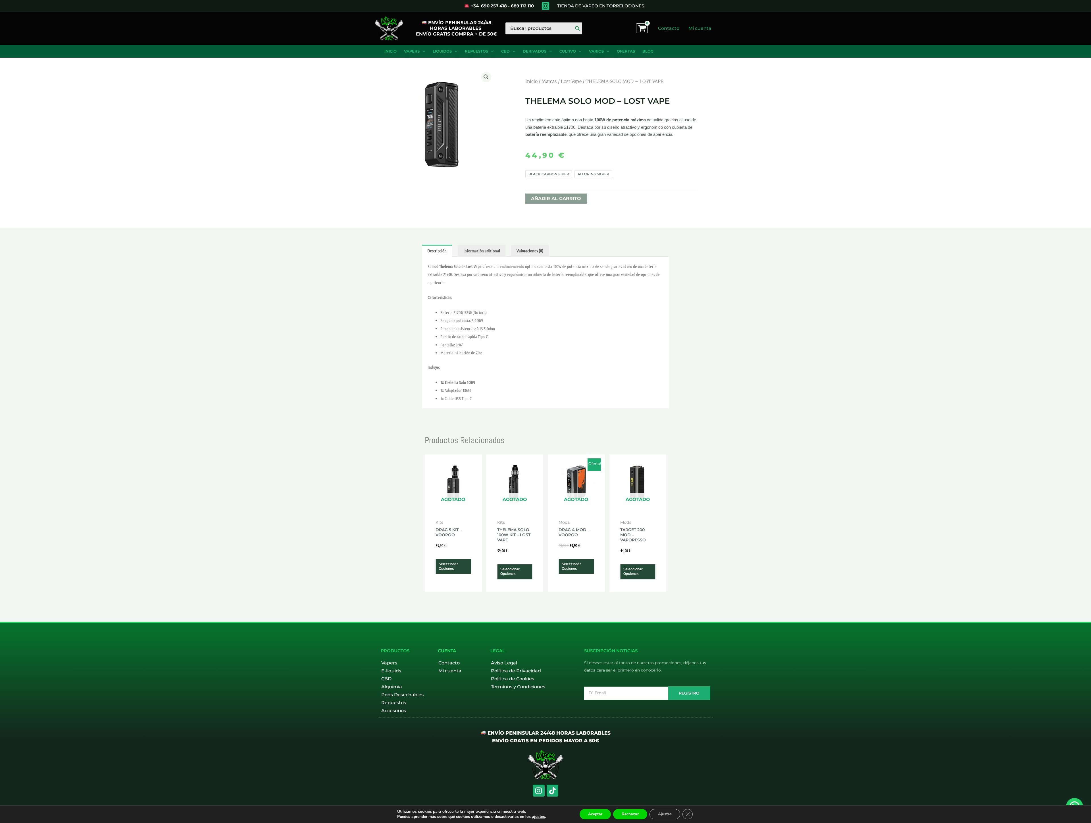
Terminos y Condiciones (518, 686)
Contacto (449, 663)
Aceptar (595, 814)
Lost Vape (571, 81)
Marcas (549, 81)
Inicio (531, 81)
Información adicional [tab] (481, 250)
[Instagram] (545, 6)
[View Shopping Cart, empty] (642, 28)
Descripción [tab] (437, 250)
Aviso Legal (504, 663)
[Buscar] (577, 28)
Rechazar (630, 814)
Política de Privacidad (516, 671)
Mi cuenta (449, 671)
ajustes (538, 816)
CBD (386, 678)
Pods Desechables (402, 694)
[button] (486, 77)
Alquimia (391, 686)
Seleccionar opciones (448, 566)
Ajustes (665, 814)
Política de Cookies (512, 678)
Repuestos (393, 702)
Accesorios (393, 710)
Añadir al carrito (556, 198)
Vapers (389, 663)
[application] (422, 51)
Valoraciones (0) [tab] (530, 250)
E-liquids (391, 671)
